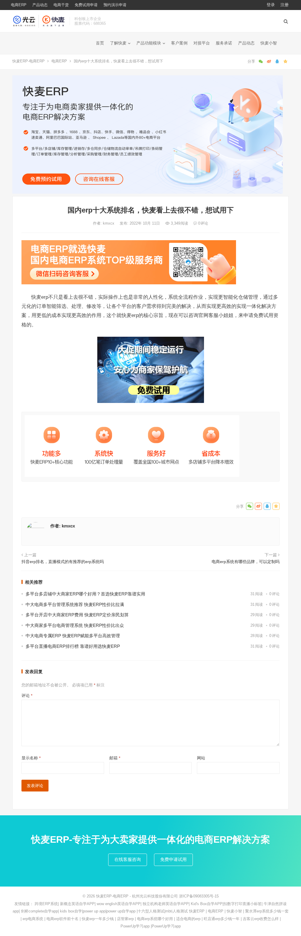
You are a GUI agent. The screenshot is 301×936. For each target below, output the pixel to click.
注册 (284, 4)
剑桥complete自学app (39, 911)
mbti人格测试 (176, 911)
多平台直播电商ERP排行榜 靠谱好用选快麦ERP (73, 646)
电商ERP (18, 5)
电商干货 (61, 5)
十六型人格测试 (151, 911)
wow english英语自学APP (119, 904)
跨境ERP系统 (46, 904)
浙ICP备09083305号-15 (199, 896)
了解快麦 (118, 43)
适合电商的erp (188, 919)
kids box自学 (71, 911)
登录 (271, 4)
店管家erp (125, 919)
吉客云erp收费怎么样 (261, 919)
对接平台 (201, 43)
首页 (100, 43)
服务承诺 (224, 43)
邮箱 (114, 758)
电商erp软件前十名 (62, 919)
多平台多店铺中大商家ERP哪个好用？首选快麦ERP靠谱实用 (85, 593)
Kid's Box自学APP (207, 904)
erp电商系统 (33, 919)
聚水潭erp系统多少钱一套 (267, 911)
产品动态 (40, 5)
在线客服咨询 (127, 859)
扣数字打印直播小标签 (242, 904)
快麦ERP (197, 911)
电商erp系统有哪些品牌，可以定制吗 (246, 561)
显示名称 (31, 758)
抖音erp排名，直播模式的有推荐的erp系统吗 (62, 561)
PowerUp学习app (135, 926)
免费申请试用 (173, 859)
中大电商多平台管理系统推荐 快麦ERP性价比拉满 (75, 604)
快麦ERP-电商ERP (28, 61)
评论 (26, 695)
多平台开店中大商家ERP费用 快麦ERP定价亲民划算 (77, 614)
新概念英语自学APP (77, 904)
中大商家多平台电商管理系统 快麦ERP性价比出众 (75, 625)
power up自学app (121, 911)
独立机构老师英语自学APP (166, 904)
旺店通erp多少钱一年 (222, 919)
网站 (201, 758)
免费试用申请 (86, 5)
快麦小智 (268, 43)
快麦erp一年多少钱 (98, 919)
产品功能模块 (148, 43)
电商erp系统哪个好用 (155, 919)
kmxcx (109, 223)
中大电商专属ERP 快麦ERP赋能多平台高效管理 (73, 635)
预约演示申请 (114, 5)
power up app (94, 911)
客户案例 (179, 43)
